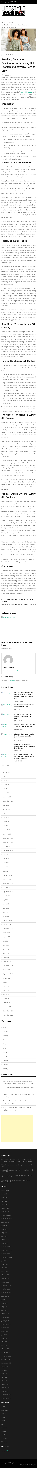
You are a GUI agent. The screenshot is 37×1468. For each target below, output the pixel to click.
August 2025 (7, 809)
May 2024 (6, 863)
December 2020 (8, 1011)
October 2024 (7, 846)
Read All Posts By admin (10, 671)
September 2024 (8, 850)
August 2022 (7, 937)
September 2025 (8, 805)
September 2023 (8, 891)
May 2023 (6, 908)
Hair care (5, 1052)
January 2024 (7, 879)
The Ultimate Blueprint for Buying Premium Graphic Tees (18, 1089)
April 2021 (6, 994)
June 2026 (6, 780)
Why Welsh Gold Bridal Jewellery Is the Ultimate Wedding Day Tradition (24, 736)
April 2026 (6, 789)
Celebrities (6, 1032)
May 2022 (6, 949)
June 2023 (6, 904)
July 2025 (5, 813)
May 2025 (6, 822)
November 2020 (8, 1015)
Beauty (5, 1027)
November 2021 (8, 966)
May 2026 (6, 784)
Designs (33, 1465)
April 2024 (6, 867)
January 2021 (7, 1007)
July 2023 (5, 900)
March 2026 (6, 793)
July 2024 (5, 854)
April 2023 (6, 912)
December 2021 (8, 961)
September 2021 (8, 974)
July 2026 (5, 776)
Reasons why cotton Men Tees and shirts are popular (17, 604)
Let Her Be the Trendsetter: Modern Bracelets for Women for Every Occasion (24, 746)
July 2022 (5, 941)
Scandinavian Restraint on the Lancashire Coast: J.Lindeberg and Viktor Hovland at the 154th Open (18, 1082)
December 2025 (8, 801)
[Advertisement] (17, 1128)
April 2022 (6, 953)
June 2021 (6, 986)
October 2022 (7, 933)
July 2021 (5, 982)
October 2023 (7, 887)
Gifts (4, 1048)
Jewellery (5, 1056)
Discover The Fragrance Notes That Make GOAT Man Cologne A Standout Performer (24, 756)
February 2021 (7, 1003)
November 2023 (8, 883)
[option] (18, 632)
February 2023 (7, 920)
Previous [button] (2, 633)
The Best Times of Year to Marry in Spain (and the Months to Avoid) (18, 1102)
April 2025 (6, 826)
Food (4, 1044)
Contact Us (5, 1451)
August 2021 (7, 978)
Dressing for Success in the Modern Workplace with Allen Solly (23, 716)
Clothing (5, 1036)
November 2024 (8, 842)
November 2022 (8, 929)
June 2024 (6, 859)
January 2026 (7, 797)
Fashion (12, 55)
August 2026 (7, 772)
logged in (12, 681)
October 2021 (7, 970)
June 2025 (6, 817)
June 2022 (6, 945)
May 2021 (6, 990)
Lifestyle (5, 1060)
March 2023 (6, 916)
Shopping (6, 1064)
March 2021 (6, 998)
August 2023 (7, 896)
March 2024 (6, 871)
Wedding (5, 1069)
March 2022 (6, 957)
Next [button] (34, 633)
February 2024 (7, 875)
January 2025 (7, 834)
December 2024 (8, 838)
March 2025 (6, 830)
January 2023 (7, 924)
